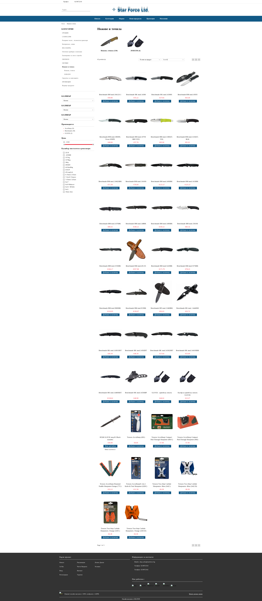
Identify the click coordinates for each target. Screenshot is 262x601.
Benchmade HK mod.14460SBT (110, 393)
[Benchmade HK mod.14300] (136, 79)
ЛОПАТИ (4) (135, 51)
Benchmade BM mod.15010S (187, 224)
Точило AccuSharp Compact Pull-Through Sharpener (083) (187, 438)
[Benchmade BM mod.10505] (187, 79)
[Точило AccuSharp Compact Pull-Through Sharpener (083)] (187, 421)
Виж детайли (110, 446)
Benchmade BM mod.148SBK (161, 224)
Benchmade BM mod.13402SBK (110, 181)
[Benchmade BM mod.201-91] (136, 250)
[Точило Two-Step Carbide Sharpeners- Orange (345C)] (110, 513)
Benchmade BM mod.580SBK (110, 308)
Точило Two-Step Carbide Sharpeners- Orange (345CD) (136, 530)
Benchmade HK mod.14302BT (136, 350)
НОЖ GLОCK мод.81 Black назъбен (110, 438)
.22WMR (68, 155)
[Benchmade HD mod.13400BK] (161, 292)
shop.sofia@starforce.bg (147, 562)
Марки (121, 19)
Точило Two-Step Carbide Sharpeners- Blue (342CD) (187, 485)
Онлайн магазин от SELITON (131, 599)
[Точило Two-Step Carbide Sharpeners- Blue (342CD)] (187, 468)
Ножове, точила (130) (109, 51)
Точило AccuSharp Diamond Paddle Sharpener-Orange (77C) (110, 485)
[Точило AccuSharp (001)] (136, 421)
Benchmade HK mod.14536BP (136, 393)
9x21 (66, 189)
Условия (97, 566)
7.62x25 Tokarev (70, 177)
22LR (67, 152)
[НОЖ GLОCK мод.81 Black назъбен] (110, 421)
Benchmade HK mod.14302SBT (161, 350)
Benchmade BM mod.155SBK (110, 266)
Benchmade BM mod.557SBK (187, 266)
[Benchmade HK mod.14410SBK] (187, 335)
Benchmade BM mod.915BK (136, 308)
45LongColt (69, 172)
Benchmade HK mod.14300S (161, 94)
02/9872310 (78, 1)
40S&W (67, 165)
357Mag (67, 160)
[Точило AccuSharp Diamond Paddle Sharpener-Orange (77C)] (110, 468)
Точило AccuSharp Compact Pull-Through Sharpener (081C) (162, 438)
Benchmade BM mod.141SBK (187, 181)
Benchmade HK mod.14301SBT (110, 350)
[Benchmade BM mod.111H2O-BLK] (187, 121)
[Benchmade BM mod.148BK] (136, 208)
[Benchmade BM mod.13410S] (136, 166)
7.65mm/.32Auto (70, 179)
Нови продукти (135, 19)
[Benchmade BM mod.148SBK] (161, 208)
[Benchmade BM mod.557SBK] (187, 250)
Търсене (79, 575)
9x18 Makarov (70, 184)
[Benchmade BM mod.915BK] (136, 292)
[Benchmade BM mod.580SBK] (110, 292)
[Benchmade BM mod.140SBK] (161, 166)
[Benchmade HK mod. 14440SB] (187, 292)
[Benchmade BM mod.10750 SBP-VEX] (136, 121)
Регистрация (63, 575)
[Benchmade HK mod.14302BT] (136, 335)
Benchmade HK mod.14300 (136, 94)
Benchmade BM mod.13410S (136, 181)
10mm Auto (69, 192)
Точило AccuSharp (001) (136, 437)
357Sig (67, 157)
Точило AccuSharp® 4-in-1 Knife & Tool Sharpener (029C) (136, 485)
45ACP (67, 170)
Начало (97, 19)
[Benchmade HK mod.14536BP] (136, 377)
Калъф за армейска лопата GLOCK (187, 394)
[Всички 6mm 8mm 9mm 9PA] (78, 119)
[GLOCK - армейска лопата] (161, 377)
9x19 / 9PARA (70, 187)
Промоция (151, 19)
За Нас (61, 566)
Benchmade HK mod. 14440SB (187, 308)
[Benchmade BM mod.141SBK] (187, 166)
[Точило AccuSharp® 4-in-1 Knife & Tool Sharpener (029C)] (136, 468)
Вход (61, 570)
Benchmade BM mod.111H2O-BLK (187, 138)
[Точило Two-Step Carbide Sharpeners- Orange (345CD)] (136, 513)
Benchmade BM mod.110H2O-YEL (162, 138)
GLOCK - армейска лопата (162, 393)
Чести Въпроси (82, 566)
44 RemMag (69, 167)
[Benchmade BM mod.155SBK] (110, 250)
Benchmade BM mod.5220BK (161, 266)
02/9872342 (144, 569)
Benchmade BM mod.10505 (187, 94)
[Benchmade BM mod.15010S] (187, 208)
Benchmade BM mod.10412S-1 (110, 94)
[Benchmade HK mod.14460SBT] (110, 377)
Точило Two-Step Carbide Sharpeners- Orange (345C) (110, 530)
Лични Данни (99, 562)
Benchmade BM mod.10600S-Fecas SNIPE (110, 138)
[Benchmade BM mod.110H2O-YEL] (161, 121)
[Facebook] (196, 2)
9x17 (66, 182)
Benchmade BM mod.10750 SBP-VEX (136, 138)
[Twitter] (199, 2)
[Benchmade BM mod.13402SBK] (110, 166)
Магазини (163, 19)
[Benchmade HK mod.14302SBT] (161, 335)
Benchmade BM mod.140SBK (161, 181)
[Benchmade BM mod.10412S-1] (110, 79)
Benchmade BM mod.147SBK (110, 224)
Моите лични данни (196, 594)
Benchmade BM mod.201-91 (136, 266)
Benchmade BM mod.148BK (136, 224)
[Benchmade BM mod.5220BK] (161, 250)
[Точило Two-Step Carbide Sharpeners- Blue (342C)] (161, 468)
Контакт (79, 570)
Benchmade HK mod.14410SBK (187, 350)
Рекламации (81, 562)
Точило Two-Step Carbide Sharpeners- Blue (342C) (161, 485)
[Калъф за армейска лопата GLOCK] (187, 377)
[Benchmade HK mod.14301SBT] (110, 335)
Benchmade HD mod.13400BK (162, 308)
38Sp (67, 162)
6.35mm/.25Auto (70, 174)
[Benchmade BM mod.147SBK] (110, 208)
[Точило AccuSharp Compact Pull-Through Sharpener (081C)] (161, 421)
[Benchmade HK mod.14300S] (161, 79)
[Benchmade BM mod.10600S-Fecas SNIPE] (110, 121)
